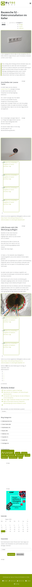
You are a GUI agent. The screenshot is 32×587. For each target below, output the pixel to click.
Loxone (21, 26)
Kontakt (5, 581)
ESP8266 (24, 453)
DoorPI (17, 453)
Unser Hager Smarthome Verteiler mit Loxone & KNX (16, 399)
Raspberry (4, 457)
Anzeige (21, 24)
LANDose (21, 28)
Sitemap (17, 584)
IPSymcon (19, 455)
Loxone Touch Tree (5, 89)
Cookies (28, 581)
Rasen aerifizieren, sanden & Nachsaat (12, 390)
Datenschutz (21, 581)
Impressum (13, 581)
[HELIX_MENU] (30, 3)
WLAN (20, 457)
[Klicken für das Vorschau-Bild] (16, 37)
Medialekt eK (23, 577)
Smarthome (13, 457)
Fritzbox (3, 455)
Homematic (11, 455)
